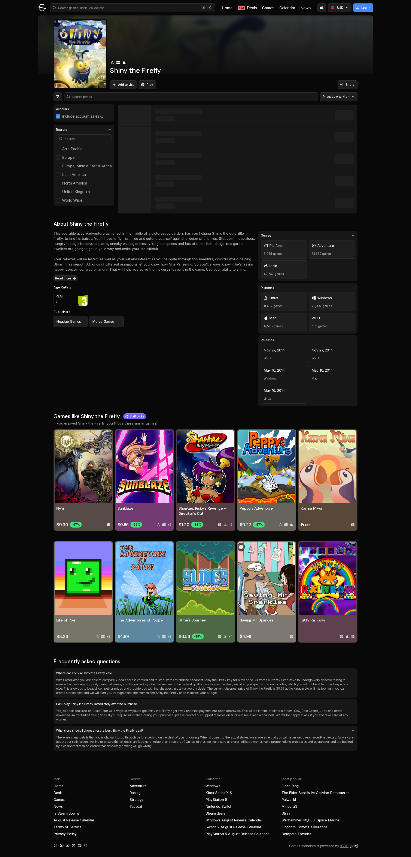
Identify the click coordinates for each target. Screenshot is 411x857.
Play (150, 84)
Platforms (267, 288)
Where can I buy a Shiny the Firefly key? (84, 673)
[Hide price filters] (58, 96)
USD (340, 7)
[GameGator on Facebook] (62, 845)
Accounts (62, 109)
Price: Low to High (336, 96)
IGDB (344, 846)
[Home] (42, 7)
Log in (366, 7)
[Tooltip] (102, 116)
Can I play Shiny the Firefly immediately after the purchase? (97, 704)
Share (350, 84)
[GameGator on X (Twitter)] (73, 845)
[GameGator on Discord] (321, 7)
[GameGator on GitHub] (85, 845)
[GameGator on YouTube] (68, 845)
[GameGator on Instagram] (56, 845)
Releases (267, 340)
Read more (63, 278)
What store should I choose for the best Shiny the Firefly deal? (99, 730)
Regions (61, 129)
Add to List (126, 84)
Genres (266, 235)
